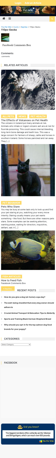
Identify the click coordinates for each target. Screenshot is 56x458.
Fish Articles (11, 276)
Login (18, 2)
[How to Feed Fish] (28, 250)
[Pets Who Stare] (28, 170)
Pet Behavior (11, 202)
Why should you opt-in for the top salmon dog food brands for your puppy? (28, 327)
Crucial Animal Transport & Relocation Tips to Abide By (29, 313)
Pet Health (38, 116)
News (22, 116)
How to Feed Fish (11, 280)
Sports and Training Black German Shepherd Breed (27, 319)
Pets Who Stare (10, 206)
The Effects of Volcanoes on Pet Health (24, 120)
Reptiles (8, 289)
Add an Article (33, 2)
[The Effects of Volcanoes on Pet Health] (28, 90)
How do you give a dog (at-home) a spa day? (24, 297)
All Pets (8, 116)
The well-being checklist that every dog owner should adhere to (29, 305)
